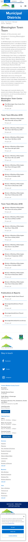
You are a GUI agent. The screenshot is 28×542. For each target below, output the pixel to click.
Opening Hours (7, 436)
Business (14, 1)
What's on (3, 493)
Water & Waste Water (6, 456)
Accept (13, 527)
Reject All (12, 531)
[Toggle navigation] (25, 6)
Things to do (4, 490)
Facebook (7, 361)
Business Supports (6, 474)
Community (4, 458)
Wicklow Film (4, 477)
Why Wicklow (4, 472)
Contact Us (6, 411)
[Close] (24, 516)
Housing (3, 443)
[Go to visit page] (21, 337)
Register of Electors (6, 463)
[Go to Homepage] (7, 337)
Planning (3, 446)
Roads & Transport (6, 451)
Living (7, 1)
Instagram (8, 377)
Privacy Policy (11, 523)
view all (3, 465)
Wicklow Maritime (6, 479)
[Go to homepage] (7, 346)
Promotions (4, 495)
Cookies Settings (13, 535)
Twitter (8, 369)
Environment (4, 453)
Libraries (3, 461)
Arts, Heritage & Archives (8, 448)
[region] (13, 527)
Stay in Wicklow (5, 488)
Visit (21, 1)
